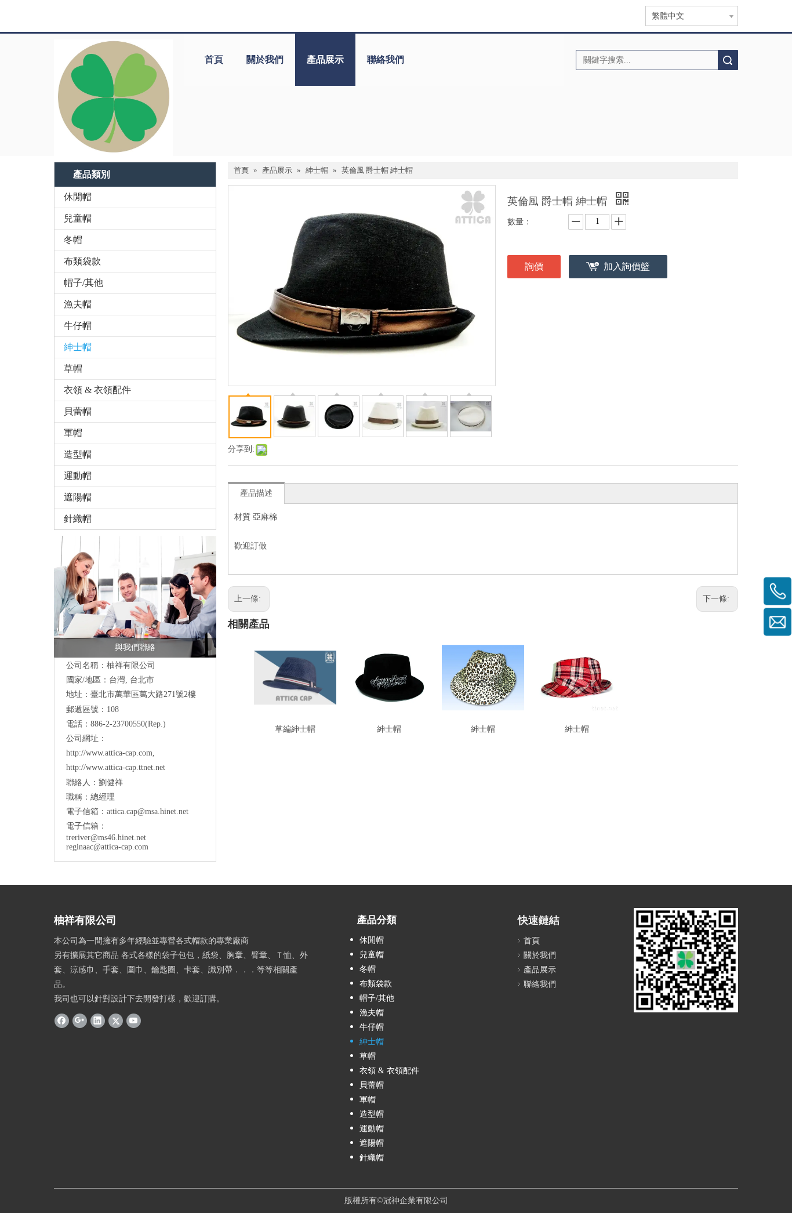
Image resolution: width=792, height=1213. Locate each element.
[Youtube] (133, 1020)
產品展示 (325, 59)
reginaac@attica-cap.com (107, 846)
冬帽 (73, 240)
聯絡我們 (385, 59)
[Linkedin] (97, 1020)
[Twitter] (115, 1020)
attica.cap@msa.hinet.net (147, 811)
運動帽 (78, 476)
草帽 (73, 368)
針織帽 (78, 519)
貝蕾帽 (78, 411)
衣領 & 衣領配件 (97, 390)
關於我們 (265, 59)
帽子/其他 (83, 283)
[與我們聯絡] (135, 597)
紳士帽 (78, 347)
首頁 (214, 59)
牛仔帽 (78, 326)
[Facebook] (62, 1020)
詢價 (534, 266)
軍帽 (73, 433)
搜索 (727, 60)
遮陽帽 (78, 497)
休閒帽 (78, 197)
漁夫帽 (78, 304)
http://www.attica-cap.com (109, 753)
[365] (113, 97)
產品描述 (256, 493)
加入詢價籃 (627, 266)
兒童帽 (78, 218)
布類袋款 (82, 261)
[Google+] (79, 1020)
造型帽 (78, 454)
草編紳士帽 (295, 729)
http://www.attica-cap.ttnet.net (115, 767)
